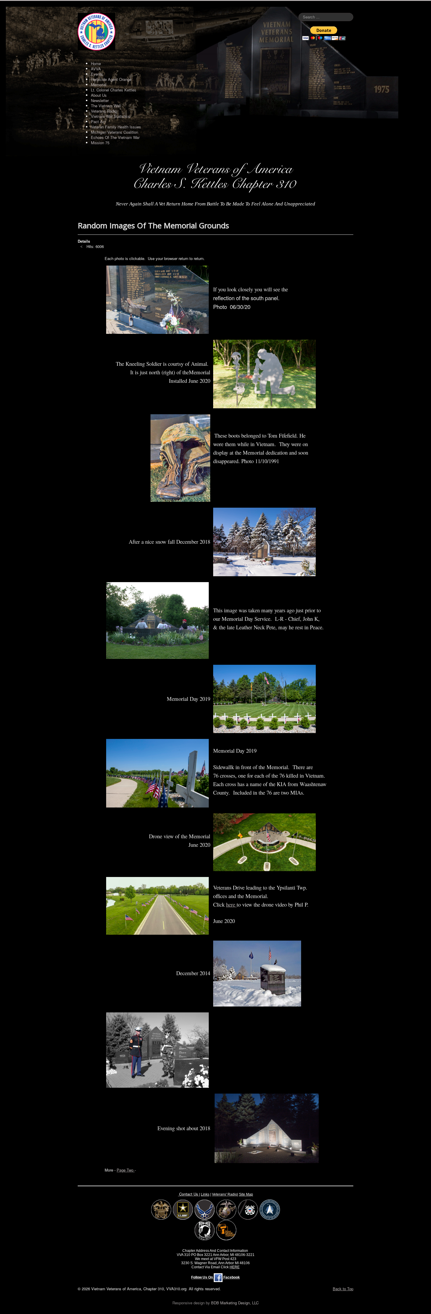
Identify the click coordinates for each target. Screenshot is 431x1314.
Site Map (246, 1194)
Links (205, 1194)
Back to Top (343, 1288)
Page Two (126, 1170)
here (231, 904)
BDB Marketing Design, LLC (235, 1302)
